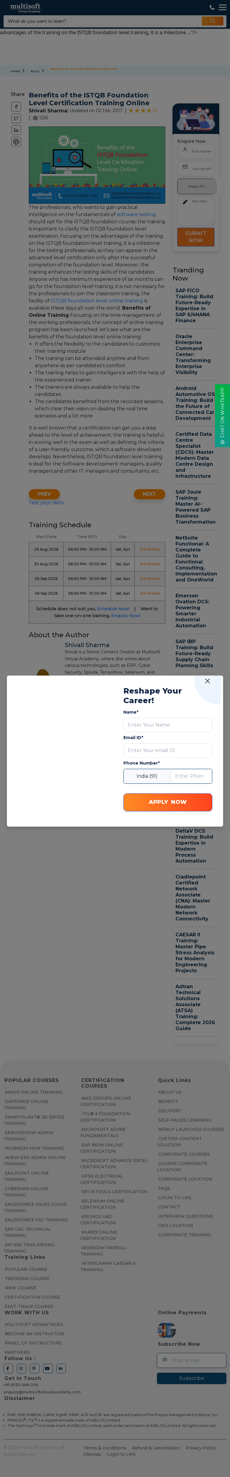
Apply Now (168, 802)
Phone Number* (141, 763)
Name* (130, 712)
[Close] (207, 681)
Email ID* (133, 737)
